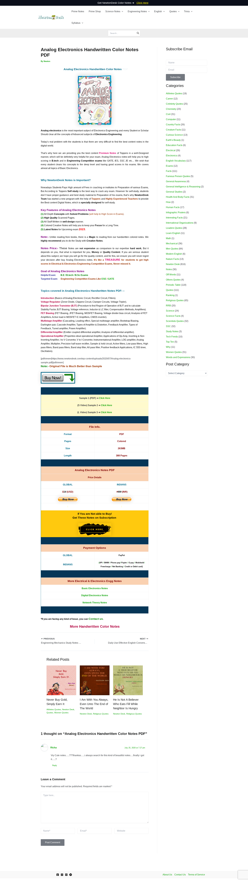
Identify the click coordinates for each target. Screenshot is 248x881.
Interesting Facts (174, 217)
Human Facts (173, 207)
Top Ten (170, 342)
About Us (167, 874)
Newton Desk (68, 709)
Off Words (171, 274)
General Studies (174, 192)
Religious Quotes (100, 714)
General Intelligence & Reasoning (183, 186)
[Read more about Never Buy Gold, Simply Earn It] (61, 680)
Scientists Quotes (175, 321)
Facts (169, 171)
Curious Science (174, 135)
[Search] (138, 33)
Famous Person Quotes (178, 176)
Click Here (104, 398)
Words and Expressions (178, 357)
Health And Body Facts (177, 197)
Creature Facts (173, 129)
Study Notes (172, 331)
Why (168, 347)
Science (170, 311)
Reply (54, 765)
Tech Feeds (172, 336)
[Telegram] (70, 874)
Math (168, 238)
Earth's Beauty (173, 140)
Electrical (170, 150)
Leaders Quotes (174, 228)
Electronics (171, 155)
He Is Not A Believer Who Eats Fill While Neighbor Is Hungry (126, 704)
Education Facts (174, 145)
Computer (171, 119)
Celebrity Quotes (174, 104)
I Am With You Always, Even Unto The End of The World (94, 704)
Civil (168, 114)
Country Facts (173, 124)
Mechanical (172, 243)
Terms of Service (196, 874)
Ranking (170, 295)
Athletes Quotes (53, 709)
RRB (168, 305)
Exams (169, 166)
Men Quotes (172, 248)
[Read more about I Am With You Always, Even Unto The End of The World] (95, 680)
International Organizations (179, 223)
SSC (168, 326)
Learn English (173, 233)
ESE (103, 279)
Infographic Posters (176, 212)
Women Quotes (61, 712)
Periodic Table (173, 285)
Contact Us (180, 874)
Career (169, 98)
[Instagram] (62, 874)
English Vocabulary (176, 161)
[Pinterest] (66, 874)
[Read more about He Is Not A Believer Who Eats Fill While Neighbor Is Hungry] (128, 680)
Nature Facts (172, 259)
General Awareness (176, 181)
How (168, 202)
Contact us (96, 618)
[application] (121, 11)
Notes (169, 269)
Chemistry (171, 109)
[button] (114, 11)
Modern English (174, 254)
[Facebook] (57, 874)
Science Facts (173, 316)
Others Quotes (173, 279)
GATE (111, 279)
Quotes (49, 712)
